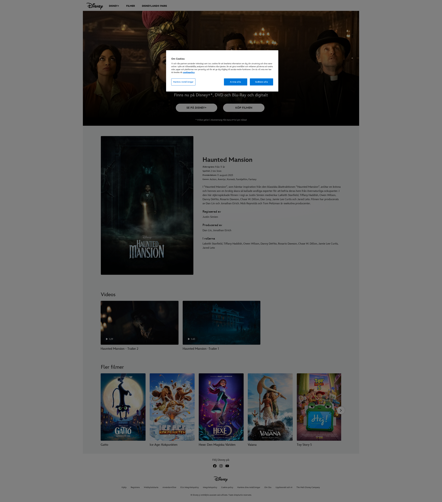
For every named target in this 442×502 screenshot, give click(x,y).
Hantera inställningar (183, 82)
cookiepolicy (189, 72)
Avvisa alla (235, 82)
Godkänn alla (261, 82)
